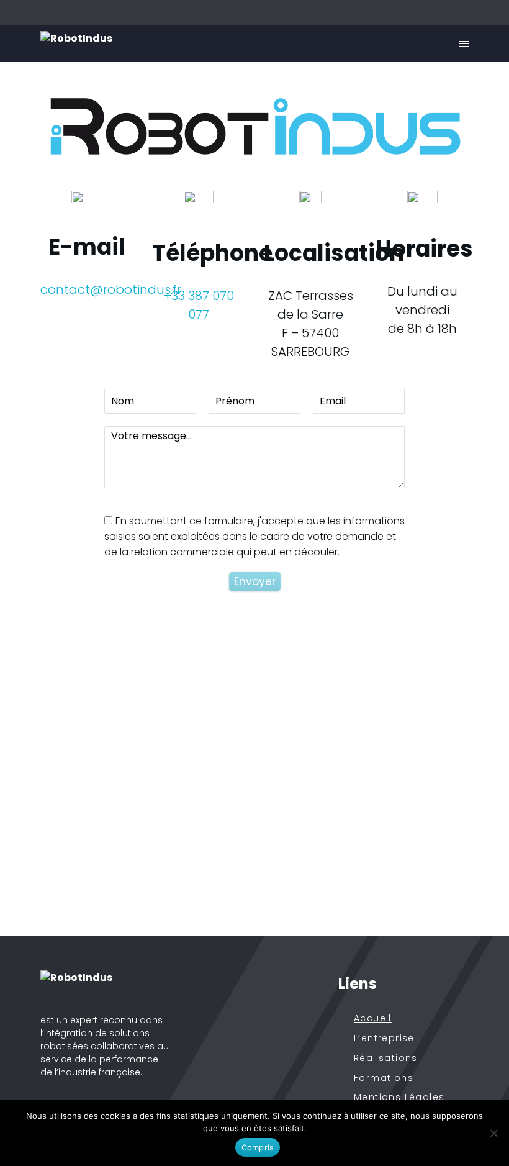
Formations (383, 1078)
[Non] (493, 1133)
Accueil (373, 1018)
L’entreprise (384, 1038)
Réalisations (386, 1058)
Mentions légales (399, 1097)
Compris (257, 1147)
